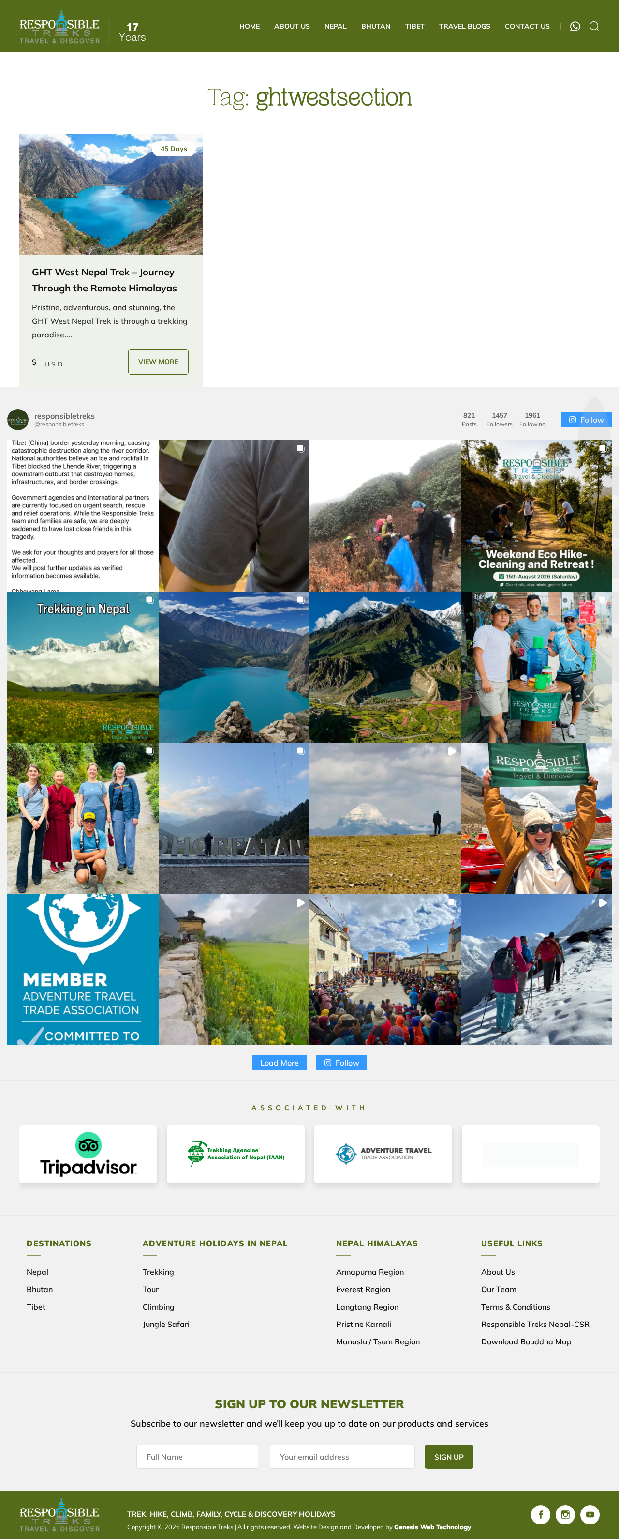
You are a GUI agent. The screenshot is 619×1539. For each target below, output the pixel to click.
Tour (151, 1289)
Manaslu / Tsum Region (378, 1341)
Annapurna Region (370, 1272)
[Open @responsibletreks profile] (18, 419)
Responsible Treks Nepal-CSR (535, 1324)
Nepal (335, 26)
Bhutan (376, 26)
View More (158, 361)
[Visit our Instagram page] (565, 1514)
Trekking (158, 1272)
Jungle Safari (166, 1324)
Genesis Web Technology (432, 1527)
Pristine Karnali (363, 1324)
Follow (592, 420)
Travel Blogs (464, 26)
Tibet (415, 26)
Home (249, 26)
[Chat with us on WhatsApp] (575, 26)
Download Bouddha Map (526, 1341)
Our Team (498, 1289)
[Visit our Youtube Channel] (590, 1514)
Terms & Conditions (515, 1306)
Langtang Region (367, 1306)
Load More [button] (279, 1062)
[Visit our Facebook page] (540, 1514)
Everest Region (363, 1289)
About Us (292, 26)
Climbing (159, 1306)
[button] (83, 516)
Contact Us (527, 26)
